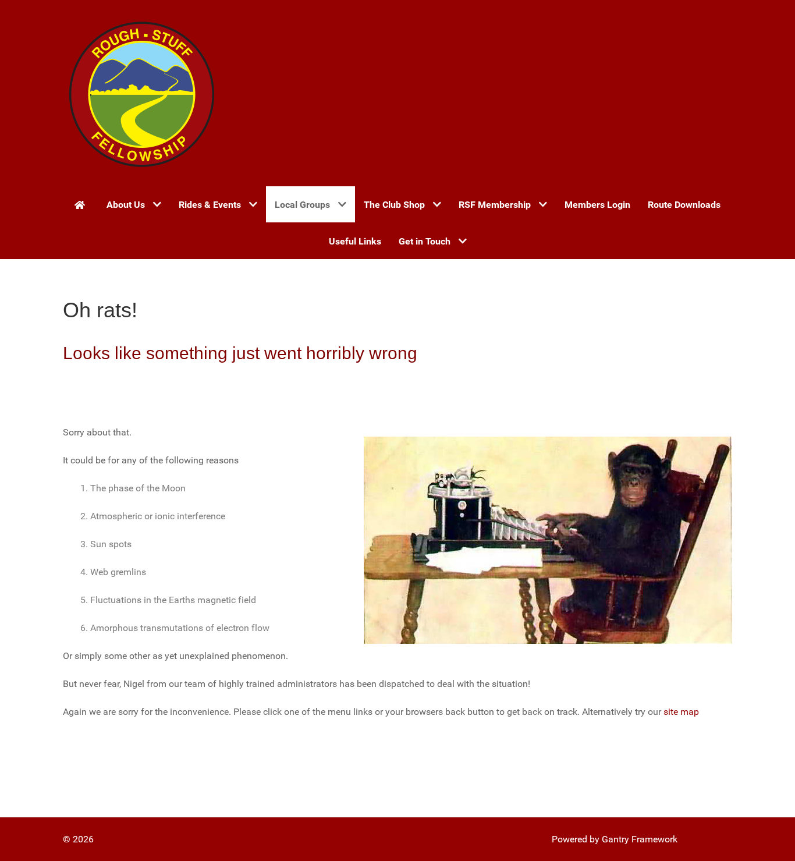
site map (681, 711)
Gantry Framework (639, 839)
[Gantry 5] (141, 93)
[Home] (82, 204)
